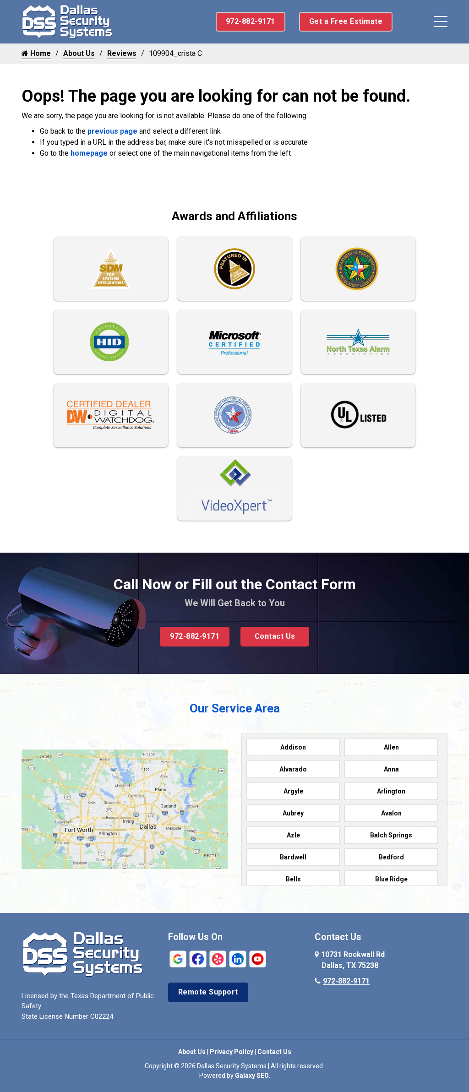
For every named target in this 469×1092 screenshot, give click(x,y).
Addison (293, 747)
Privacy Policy (231, 1051)
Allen (391, 747)
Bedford (391, 857)
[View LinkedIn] (237, 958)
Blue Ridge (391, 879)
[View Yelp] (218, 958)
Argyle (293, 791)
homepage (89, 153)
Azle (293, 835)
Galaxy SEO (252, 1075)
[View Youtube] (257, 958)
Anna (391, 769)
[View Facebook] (197, 958)
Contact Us (275, 636)
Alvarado (293, 769)
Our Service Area (235, 708)
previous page (112, 131)
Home (39, 53)
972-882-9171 (250, 21)
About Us (79, 53)
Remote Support (208, 992)
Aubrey (293, 813)
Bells (293, 879)
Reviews (121, 53)
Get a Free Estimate (346, 21)
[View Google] (178, 958)
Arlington (391, 791)
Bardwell (293, 857)
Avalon (391, 813)
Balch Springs (391, 835)
